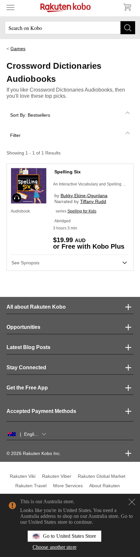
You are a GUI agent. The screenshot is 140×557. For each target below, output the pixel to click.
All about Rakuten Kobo (36, 307)
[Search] (127, 27)
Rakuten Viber (56, 476)
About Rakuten (104, 485)
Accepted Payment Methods (41, 411)
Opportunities (23, 327)
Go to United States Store (69, 536)
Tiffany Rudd (93, 201)
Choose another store (55, 547)
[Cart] (127, 7)
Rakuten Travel (31, 485)
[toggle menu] (10, 7)
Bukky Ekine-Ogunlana (84, 195)
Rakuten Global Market (101, 476)
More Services (68, 485)
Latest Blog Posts (28, 347)
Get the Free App (27, 387)
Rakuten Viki (22, 476)
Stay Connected (26, 367)
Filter (15, 135)
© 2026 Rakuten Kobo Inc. (34, 453)
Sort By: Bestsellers (30, 115)
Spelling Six (67, 171)
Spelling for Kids (81, 211)
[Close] (132, 502)
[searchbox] (70, 27)
